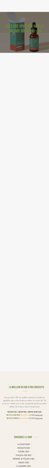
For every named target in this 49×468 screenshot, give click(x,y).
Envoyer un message (35, 412)
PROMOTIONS (23, 448)
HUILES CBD (23, 462)
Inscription (22, 412)
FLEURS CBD (23, 451)
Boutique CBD (12, 412)
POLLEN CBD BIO (23, 455)
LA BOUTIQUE (23, 444)
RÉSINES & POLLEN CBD (23, 459)
